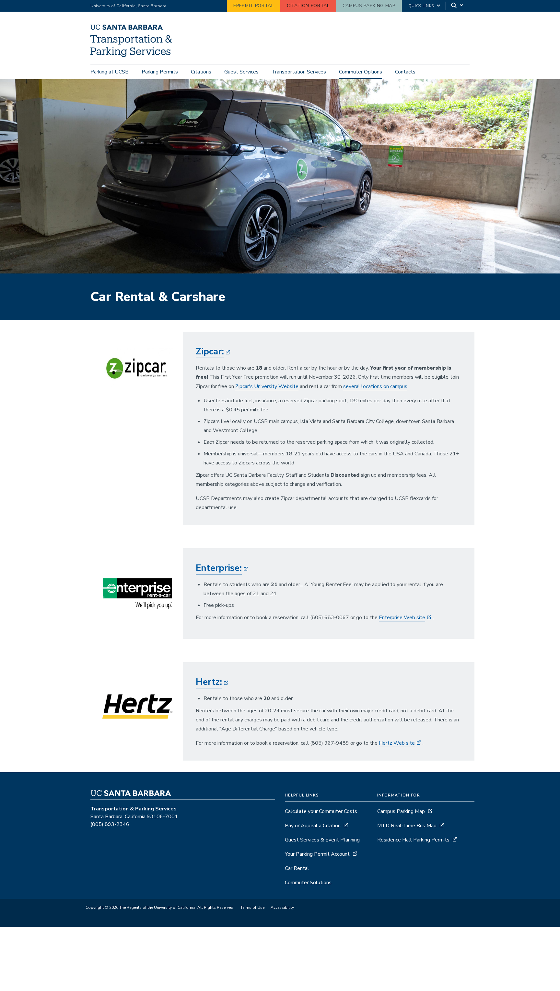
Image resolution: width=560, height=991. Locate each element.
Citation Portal (308, 6)
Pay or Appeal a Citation (313, 825)
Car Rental (297, 868)
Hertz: (209, 682)
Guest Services (241, 71)
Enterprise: (219, 568)
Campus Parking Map (369, 6)
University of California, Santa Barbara (128, 5)
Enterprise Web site (402, 617)
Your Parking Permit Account (317, 854)
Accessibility (282, 907)
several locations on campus (375, 386)
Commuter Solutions (308, 882)
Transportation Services (299, 71)
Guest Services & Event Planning (322, 839)
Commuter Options (360, 71)
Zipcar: (210, 351)
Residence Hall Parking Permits (413, 839)
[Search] (458, 6)
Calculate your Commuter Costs (321, 811)
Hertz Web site (397, 743)
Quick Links (421, 5)
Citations (201, 71)
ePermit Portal (253, 6)
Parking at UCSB (109, 71)
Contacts (405, 71)
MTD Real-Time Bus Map (407, 825)
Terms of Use (252, 907)
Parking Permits (160, 71)
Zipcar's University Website (266, 386)
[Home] (133, 55)
